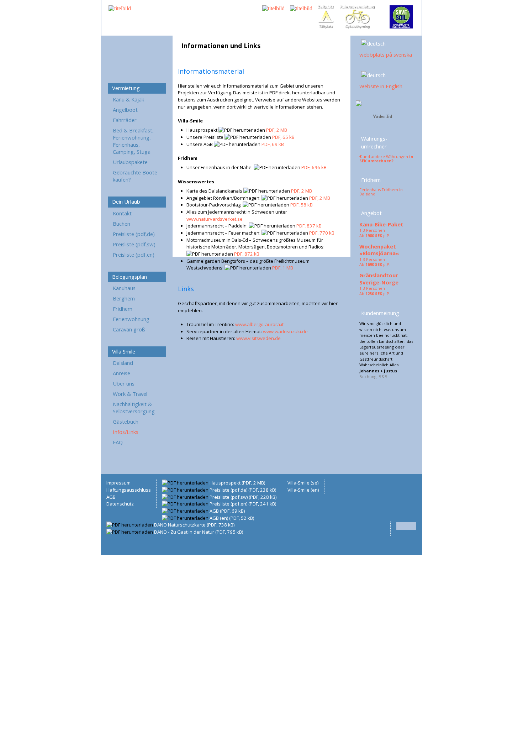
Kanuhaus (124, 288)
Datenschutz (120, 504)
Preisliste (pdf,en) (133, 254)
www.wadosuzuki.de (285, 331)
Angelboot (125, 109)
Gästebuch (125, 421)
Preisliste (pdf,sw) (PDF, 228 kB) (243, 497)
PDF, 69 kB (273, 144)
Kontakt (122, 213)
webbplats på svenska (385, 54)
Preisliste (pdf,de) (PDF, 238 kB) (243, 490)
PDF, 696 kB (314, 167)
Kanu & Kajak (128, 99)
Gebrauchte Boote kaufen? (135, 176)
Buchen (121, 223)
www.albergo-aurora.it (259, 324)
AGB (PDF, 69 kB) (227, 511)
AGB (111, 497)
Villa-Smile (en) (303, 490)
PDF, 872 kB (246, 254)
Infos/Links (125, 431)
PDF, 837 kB (309, 225)
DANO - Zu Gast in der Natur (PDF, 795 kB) (198, 532)
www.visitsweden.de (258, 338)
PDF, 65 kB (283, 137)
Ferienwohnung (131, 319)
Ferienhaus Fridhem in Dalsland (381, 192)
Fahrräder (125, 120)
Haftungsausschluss (128, 490)
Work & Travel (130, 393)
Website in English (380, 86)
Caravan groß (129, 329)
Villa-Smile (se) (302, 483)
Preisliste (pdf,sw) (134, 244)
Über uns (123, 383)
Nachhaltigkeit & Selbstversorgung (134, 407)
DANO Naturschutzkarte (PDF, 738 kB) (194, 525)
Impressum (118, 483)
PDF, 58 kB (301, 204)
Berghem (124, 298)
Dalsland (123, 362)
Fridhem (122, 308)
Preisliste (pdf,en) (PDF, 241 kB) (243, 504)
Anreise (121, 373)
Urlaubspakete (130, 162)
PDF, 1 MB (282, 268)
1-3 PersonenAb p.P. (374, 232)
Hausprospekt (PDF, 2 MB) (237, 483)
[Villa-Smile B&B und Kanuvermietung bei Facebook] (358, 104)
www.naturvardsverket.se (214, 219)
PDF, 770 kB (321, 233)
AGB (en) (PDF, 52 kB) (232, 518)
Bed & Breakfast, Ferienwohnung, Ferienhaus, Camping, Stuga (133, 141)
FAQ (118, 442)
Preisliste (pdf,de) (134, 233)
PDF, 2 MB (276, 130)
